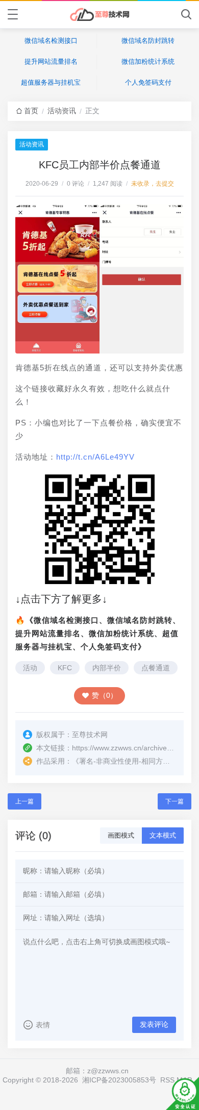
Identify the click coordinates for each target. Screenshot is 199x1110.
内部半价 (106, 668)
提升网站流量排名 (51, 61)
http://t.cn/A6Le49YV (95, 456)
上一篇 (24, 801)
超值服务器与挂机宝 (51, 82)
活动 (30, 668)
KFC (65, 668)
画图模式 (121, 835)
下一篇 (174, 801)
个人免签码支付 (148, 82)
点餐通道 (155, 668)
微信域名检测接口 (51, 40)
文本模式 (163, 835)
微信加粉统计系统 (148, 61)
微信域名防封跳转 (148, 40)
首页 (31, 111)
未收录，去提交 (152, 183)
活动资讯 (61, 111)
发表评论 (154, 1024)
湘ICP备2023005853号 (119, 1080)
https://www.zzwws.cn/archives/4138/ (131, 748)
